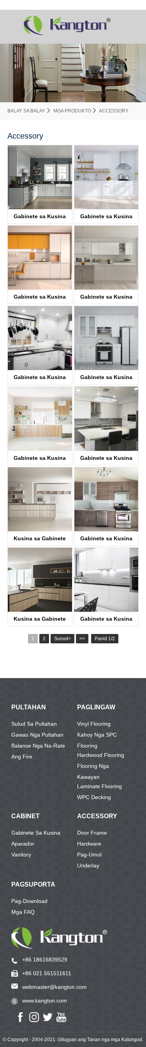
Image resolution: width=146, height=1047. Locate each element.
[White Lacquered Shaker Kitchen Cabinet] (40, 338)
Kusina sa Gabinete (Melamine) (40, 540)
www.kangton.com (44, 1000)
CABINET (25, 816)
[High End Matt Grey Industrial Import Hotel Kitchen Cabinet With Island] (40, 499)
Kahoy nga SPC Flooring (97, 736)
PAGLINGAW (96, 707)
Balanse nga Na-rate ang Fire (38, 747)
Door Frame (92, 833)
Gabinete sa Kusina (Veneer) (40, 460)
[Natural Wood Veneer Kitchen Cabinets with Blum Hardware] (40, 418)
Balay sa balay (26, 111)
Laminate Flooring (99, 786)
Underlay (88, 865)
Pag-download (29, 901)
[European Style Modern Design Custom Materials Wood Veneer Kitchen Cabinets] (106, 499)
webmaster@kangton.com (54, 987)
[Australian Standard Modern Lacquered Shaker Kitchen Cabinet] (40, 177)
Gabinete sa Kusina (35, 833)
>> (82, 638)
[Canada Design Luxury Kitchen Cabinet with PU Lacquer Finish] (106, 418)
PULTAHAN (28, 707)
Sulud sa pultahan (34, 724)
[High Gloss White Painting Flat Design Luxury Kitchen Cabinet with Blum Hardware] (106, 580)
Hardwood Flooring (100, 755)
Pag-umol (89, 854)
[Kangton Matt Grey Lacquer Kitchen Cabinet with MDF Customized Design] (106, 258)
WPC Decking (94, 797)
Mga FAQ (23, 912)
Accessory (113, 111)
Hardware (89, 843)
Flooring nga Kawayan (93, 767)
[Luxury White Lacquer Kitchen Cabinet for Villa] (106, 338)
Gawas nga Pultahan (37, 735)
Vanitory (21, 854)
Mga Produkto (72, 111)
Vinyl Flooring (94, 724)
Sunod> (62, 638)
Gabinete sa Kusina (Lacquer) (40, 218)
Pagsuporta (33, 884)
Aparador (22, 843)
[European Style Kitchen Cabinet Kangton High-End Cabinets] (40, 258)
